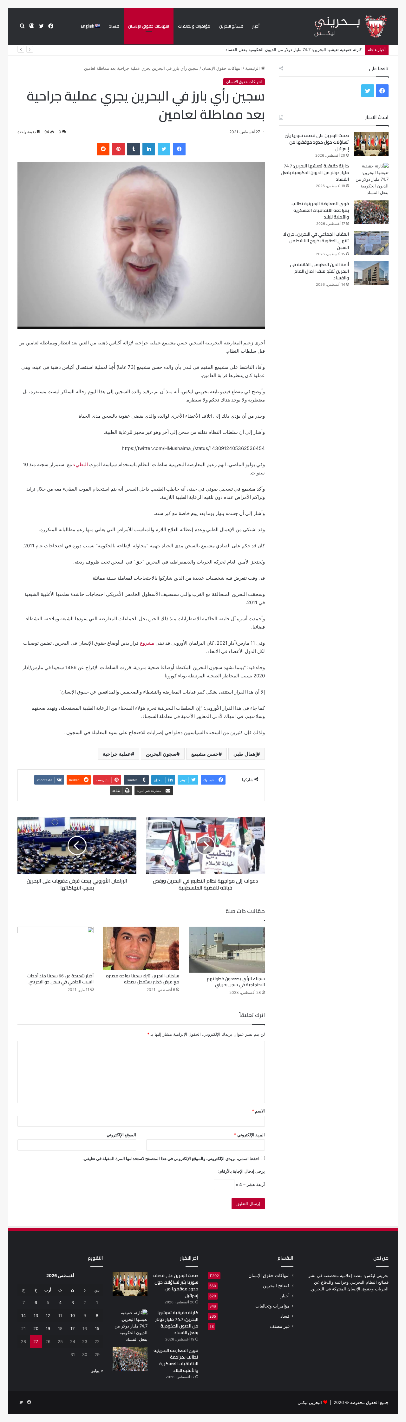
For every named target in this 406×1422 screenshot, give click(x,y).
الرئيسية (253, 68)
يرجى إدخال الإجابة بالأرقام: (241, 1171)
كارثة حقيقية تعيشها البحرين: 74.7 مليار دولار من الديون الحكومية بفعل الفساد (315, 172)
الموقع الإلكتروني (121, 1134)
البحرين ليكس (310, 1402)
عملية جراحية (117, 754)
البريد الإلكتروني (249, 1134)
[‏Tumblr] (133, 149)
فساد (114, 26)
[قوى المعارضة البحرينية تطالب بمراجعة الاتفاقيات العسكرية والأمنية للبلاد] (371, 212)
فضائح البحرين (231, 26)
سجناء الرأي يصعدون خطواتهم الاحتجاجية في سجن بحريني (236, 982)
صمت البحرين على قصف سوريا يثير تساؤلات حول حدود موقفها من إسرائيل (317, 142)
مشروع (147, 643)
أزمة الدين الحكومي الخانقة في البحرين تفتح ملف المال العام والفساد (319, 271)
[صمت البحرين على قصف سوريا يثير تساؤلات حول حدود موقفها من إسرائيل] (371, 144)
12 (48, 1315)
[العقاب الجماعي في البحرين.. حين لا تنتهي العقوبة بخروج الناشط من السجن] (371, 243)
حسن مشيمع (205, 754)
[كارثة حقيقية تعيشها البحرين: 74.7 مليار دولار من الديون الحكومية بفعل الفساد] (371, 179)
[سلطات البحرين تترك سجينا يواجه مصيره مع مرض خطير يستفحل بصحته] (141, 948)
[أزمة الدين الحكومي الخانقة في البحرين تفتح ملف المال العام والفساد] (371, 273)
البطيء (80, 464)
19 (48, 1328)
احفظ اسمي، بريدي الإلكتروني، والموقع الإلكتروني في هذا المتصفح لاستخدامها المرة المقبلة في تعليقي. (170, 1158)
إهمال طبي (245, 754)
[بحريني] (340, 26)
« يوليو (97, 1370)
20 (35, 1328)
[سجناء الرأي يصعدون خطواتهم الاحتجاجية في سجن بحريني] (227, 949)
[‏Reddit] (103, 149)
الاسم (258, 1110)
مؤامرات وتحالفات (194, 26)
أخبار (255, 26)
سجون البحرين (161, 754)
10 (72, 1315)
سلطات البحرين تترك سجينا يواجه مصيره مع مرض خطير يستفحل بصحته (142, 979)
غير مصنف (280, 1326)
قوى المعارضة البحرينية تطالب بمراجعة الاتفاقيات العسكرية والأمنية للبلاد (298, 49)
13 (36, 1315)
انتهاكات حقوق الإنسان (148, 26)
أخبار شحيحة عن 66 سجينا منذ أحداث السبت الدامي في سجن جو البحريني (60, 979)
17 (72, 1328)
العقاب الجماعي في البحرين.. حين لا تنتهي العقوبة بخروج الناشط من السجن (316, 240)
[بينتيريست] (118, 149)
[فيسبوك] (179, 149)
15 (97, 1328)
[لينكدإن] (148, 149)
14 (23, 1315)
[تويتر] (164, 149)
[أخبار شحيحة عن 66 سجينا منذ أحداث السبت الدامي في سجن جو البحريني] (55, 948)
